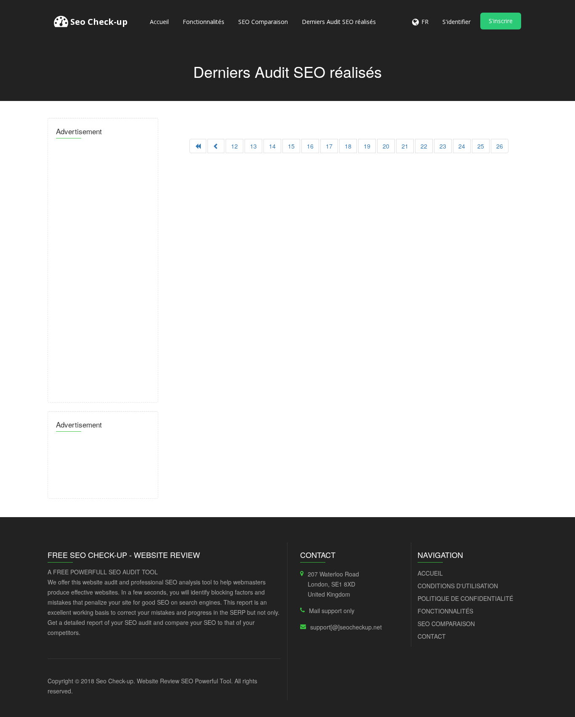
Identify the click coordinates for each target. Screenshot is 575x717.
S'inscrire (501, 21)
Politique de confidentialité (465, 598)
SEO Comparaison (263, 22)
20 (386, 146)
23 (442, 146)
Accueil (159, 22)
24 (461, 146)
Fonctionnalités (203, 22)
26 (499, 146)
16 (310, 146)
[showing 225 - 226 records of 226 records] (216, 146)
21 (405, 146)
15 (291, 146)
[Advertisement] (103, 268)
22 (424, 146)
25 (480, 146)
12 (234, 146)
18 (348, 146)
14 (272, 146)
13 (253, 146)
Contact (432, 636)
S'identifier (456, 22)
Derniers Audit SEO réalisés (339, 22)
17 (329, 146)
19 (367, 146)
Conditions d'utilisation (458, 586)
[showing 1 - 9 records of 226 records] (197, 146)
